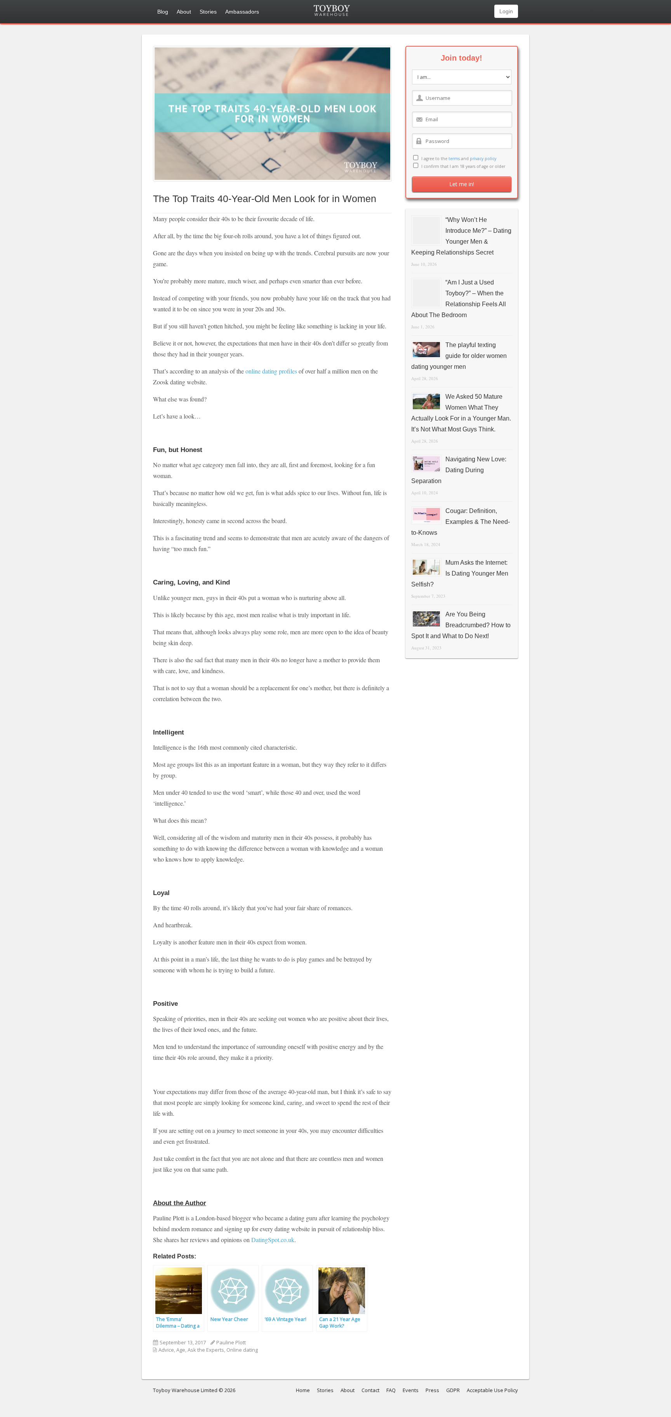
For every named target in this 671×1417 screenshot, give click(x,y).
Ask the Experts (206, 1349)
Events (411, 1390)
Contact (370, 1390)
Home (303, 1390)
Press (432, 1390)
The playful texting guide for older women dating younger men (459, 356)
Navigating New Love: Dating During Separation (458, 470)
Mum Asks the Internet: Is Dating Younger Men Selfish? (459, 573)
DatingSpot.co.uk (272, 1240)
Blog (162, 12)
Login (506, 11)
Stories (208, 12)
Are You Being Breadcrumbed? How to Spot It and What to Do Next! (461, 625)
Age (180, 1349)
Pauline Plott (231, 1342)
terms (454, 158)
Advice (166, 1349)
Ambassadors (242, 12)
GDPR (453, 1390)
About (184, 12)
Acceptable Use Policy (492, 1390)
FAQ (391, 1390)
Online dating (242, 1349)
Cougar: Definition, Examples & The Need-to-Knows (460, 522)
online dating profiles (271, 371)
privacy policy (483, 158)
